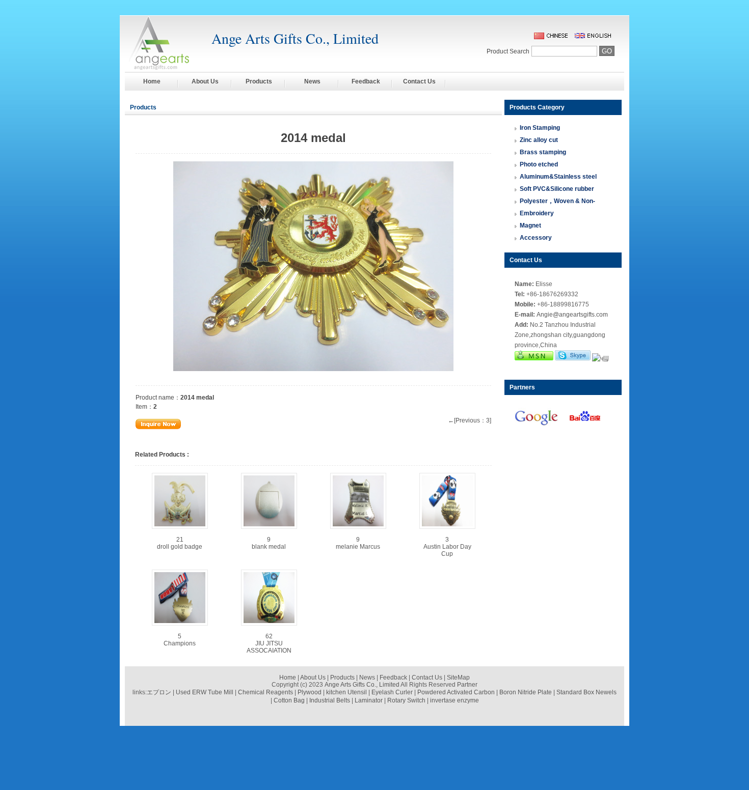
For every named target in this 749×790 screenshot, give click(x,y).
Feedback (366, 81)
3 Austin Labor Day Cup (447, 546)
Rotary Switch (406, 700)
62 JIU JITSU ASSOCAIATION (269, 643)
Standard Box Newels (586, 692)
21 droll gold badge (179, 543)
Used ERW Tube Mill (204, 692)
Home (151, 81)
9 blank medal (269, 543)
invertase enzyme (454, 700)
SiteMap (458, 677)
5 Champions (180, 640)
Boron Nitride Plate (525, 692)
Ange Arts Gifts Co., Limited (362, 684)
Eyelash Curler (392, 692)
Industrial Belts (329, 700)
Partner (467, 684)
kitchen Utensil (346, 692)
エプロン (159, 692)
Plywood (310, 692)
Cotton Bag (289, 700)
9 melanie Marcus (358, 543)
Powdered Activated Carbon (456, 692)
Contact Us (419, 81)
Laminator (369, 700)
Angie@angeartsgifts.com (572, 314)
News (312, 81)
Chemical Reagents (265, 692)
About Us (205, 81)
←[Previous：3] (469, 420)
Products (259, 81)
